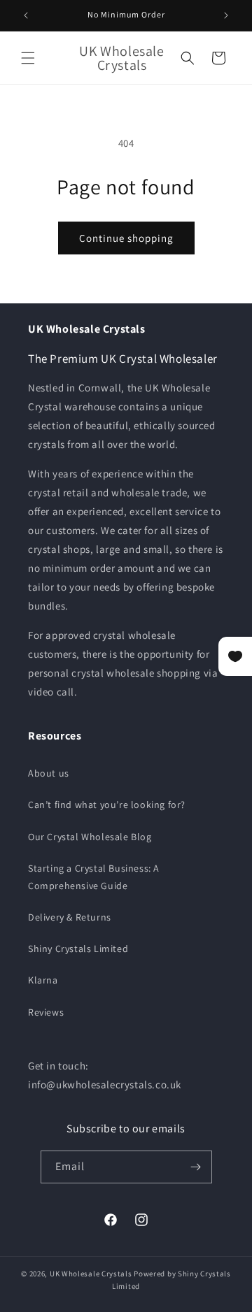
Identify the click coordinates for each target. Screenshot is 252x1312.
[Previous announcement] (25, 15)
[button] (28, 58)
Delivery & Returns (69, 917)
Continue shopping (126, 238)
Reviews (46, 1012)
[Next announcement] (226, 15)
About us (48, 773)
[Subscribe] (196, 1167)
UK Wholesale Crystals (91, 1273)
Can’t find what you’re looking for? (107, 804)
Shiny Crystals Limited (78, 948)
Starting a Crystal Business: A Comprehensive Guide (94, 877)
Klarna (43, 980)
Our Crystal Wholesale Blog (90, 836)
